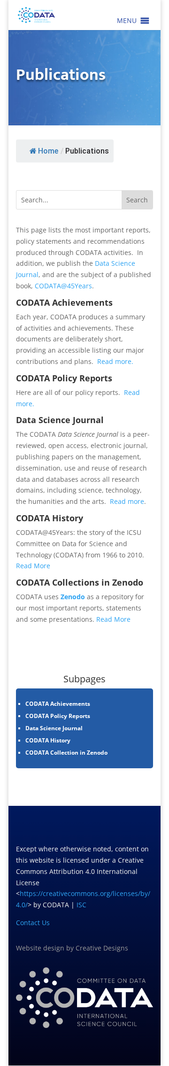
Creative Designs (102, 947)
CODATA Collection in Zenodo (66, 753)
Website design (40, 947)
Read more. (115, 361)
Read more (127, 501)
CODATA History (47, 740)
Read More (33, 565)
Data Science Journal (54, 728)
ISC (81, 904)
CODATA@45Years (63, 285)
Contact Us (33, 922)
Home (48, 151)
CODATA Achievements (57, 704)
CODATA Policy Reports (57, 716)
